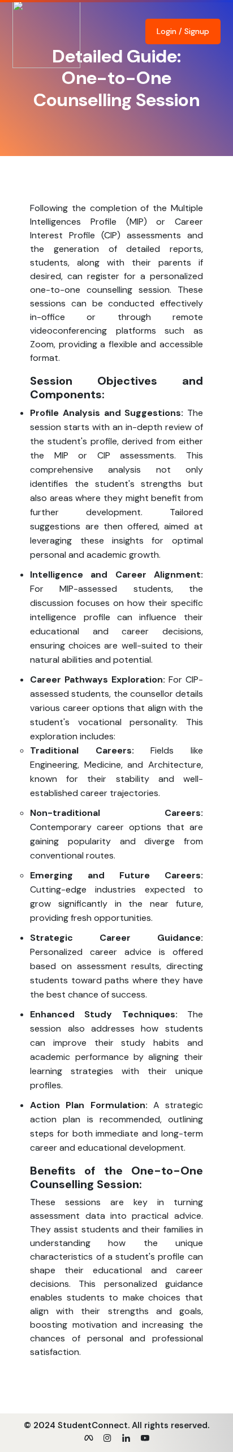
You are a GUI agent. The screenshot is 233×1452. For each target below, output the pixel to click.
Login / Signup (183, 31)
